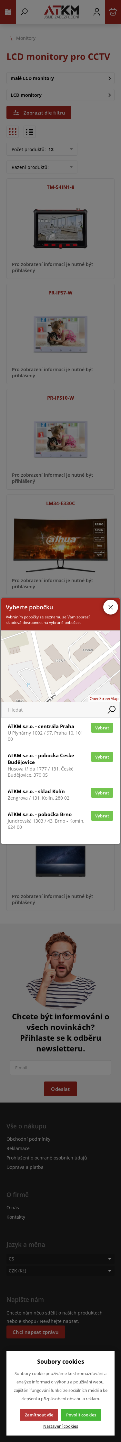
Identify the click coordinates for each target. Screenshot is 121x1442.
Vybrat (102, 728)
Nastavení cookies (60, 1426)
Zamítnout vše (39, 1415)
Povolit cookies (81, 1415)
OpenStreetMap (104, 698)
